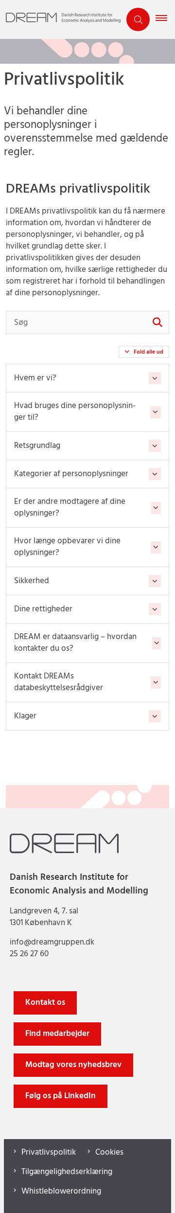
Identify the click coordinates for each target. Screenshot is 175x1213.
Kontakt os (45, 1002)
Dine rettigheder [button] (43, 609)
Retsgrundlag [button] (37, 446)
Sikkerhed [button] (31, 581)
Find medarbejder (57, 1033)
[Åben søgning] (138, 19)
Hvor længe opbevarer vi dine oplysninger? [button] (67, 547)
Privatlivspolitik (48, 1153)
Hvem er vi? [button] (35, 378)
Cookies (109, 1153)
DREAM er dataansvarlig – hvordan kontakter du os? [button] (75, 643)
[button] (165, 19)
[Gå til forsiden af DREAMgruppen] (60, 19)
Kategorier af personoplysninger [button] (71, 474)
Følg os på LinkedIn (60, 1096)
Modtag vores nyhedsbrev (73, 1064)
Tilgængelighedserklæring (66, 1172)
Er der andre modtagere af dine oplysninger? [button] (69, 507)
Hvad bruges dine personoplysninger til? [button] (75, 412)
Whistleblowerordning (61, 1191)
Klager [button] (25, 716)
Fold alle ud (148, 352)
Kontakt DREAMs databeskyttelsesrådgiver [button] (58, 682)
